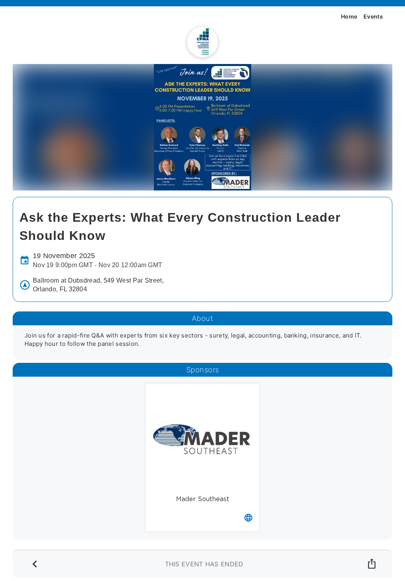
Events (373, 16)
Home (349, 16)
